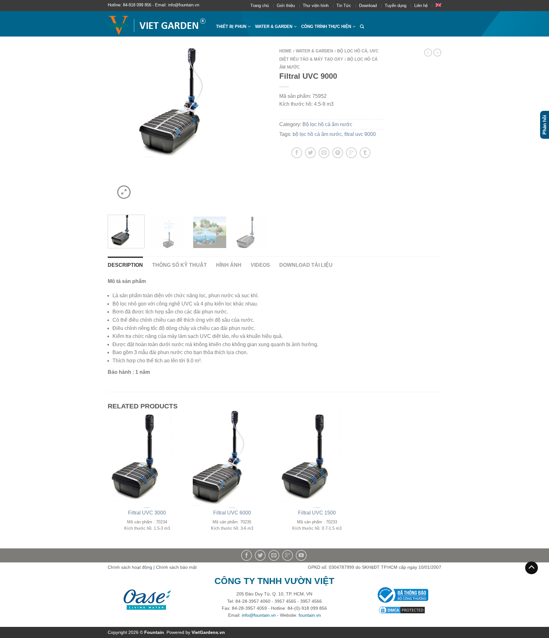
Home (285, 51)
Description (125, 265)
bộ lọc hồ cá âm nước (317, 134)
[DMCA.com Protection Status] (402, 609)
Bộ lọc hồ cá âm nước (327, 124)
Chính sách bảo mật (176, 567)
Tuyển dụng (395, 5)
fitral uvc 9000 (360, 134)
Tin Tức (343, 5)
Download (368, 5)
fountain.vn (310, 615)
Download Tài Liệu (306, 265)
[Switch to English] (438, 5)
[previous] (116, 127)
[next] (261, 127)
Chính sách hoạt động (130, 567)
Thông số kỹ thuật (179, 265)
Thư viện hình (316, 5)
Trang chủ (259, 5)
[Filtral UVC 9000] (209, 231)
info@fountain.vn (259, 615)
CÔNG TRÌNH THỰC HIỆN (326, 26)
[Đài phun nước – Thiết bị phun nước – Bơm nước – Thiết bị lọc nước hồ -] (157, 24)
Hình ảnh (228, 265)
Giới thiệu (286, 5)
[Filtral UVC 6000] (189, 102)
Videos (260, 265)
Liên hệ (421, 5)
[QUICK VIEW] (147, 458)
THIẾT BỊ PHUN (231, 26)
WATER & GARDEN (273, 26)
